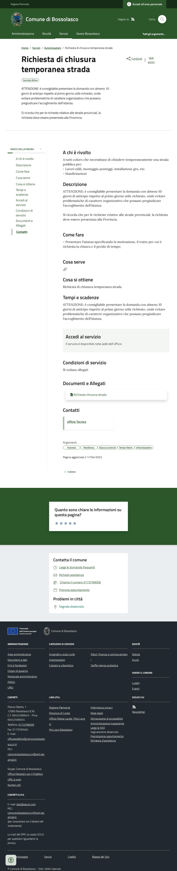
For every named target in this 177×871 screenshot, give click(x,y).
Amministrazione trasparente (107, 723)
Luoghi (136, 683)
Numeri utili (14, 785)
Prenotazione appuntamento (107, 736)
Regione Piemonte (20, 4)
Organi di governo (18, 671)
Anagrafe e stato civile (62, 654)
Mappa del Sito (100, 857)
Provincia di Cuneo (59, 713)
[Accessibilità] (11, 860)
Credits (72, 857)
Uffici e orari (14, 779)
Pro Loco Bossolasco (60, 730)
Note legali (97, 713)
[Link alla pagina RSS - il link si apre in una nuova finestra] (133, 19)
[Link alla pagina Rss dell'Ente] (134, 707)
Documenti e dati (17, 660)
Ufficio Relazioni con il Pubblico (25, 774)
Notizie (136, 654)
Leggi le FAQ (98, 728)
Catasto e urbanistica (61, 665)
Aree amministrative (19, 654)
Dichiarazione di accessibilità (107, 719)
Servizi (63, 33)
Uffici (10, 687)
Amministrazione (23, 33)
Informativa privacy (102, 707)
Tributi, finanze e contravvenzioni (109, 657)
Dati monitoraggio (18, 857)
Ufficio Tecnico (76, 421)
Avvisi (135, 660)
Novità (46, 33)
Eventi (135, 688)
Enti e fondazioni (17, 665)
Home (24, 48)
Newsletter (138, 712)
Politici (11, 682)
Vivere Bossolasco (88, 33)
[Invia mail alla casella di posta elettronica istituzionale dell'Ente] (26, 741)
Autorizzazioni (52, 48)
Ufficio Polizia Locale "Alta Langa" (67, 721)
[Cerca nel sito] (160, 19)
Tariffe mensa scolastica (104, 665)
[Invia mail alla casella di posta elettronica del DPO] (26, 804)
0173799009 (26, 725)
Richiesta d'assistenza (103, 740)
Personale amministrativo (22, 676)
